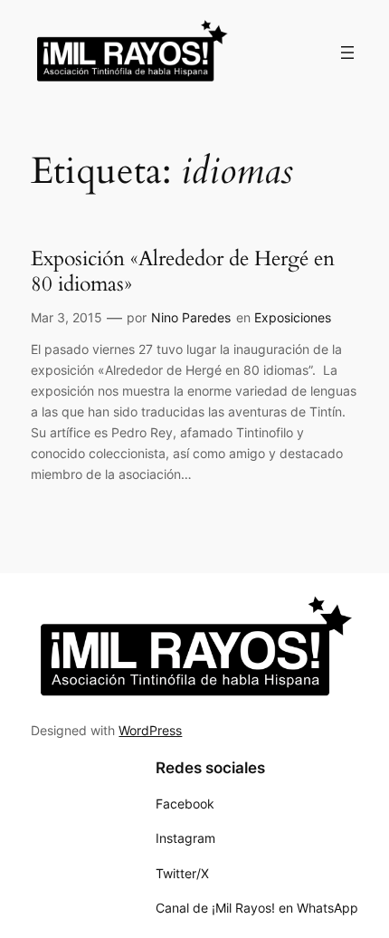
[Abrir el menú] (347, 52)
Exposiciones (292, 317)
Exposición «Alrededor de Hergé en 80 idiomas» (183, 271)
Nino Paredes (191, 317)
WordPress (150, 730)
